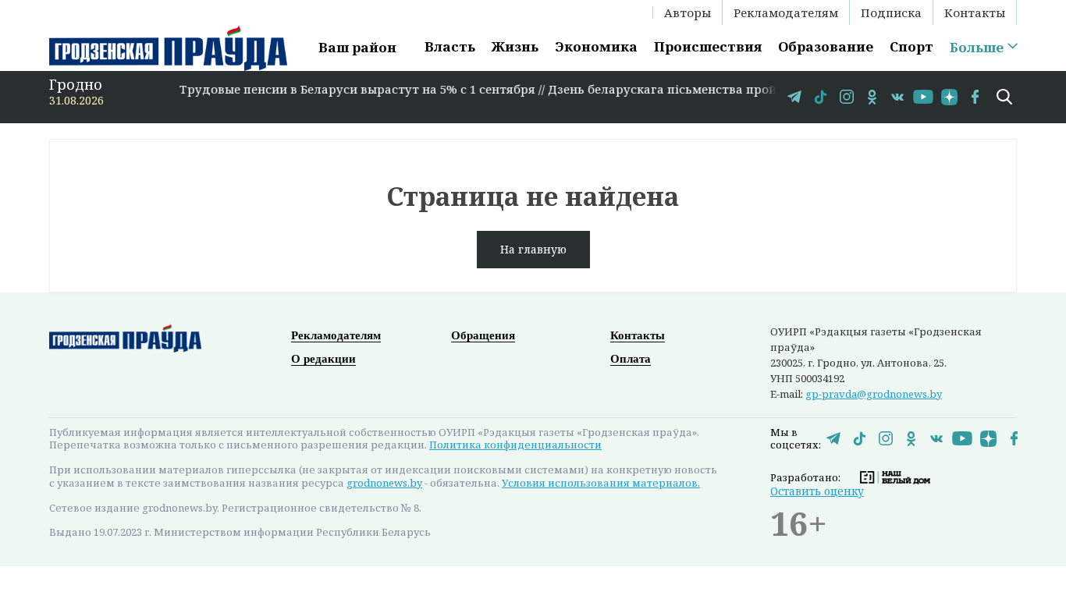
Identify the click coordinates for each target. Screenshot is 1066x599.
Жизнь (515, 46)
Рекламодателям (786, 12)
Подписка (891, 12)
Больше (977, 47)
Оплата (630, 359)
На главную (533, 249)
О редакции (323, 359)
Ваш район (357, 47)
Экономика (596, 46)
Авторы (687, 12)
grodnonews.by (384, 483)
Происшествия (708, 46)
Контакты (974, 12)
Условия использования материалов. (601, 483)
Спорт (911, 46)
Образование (825, 46)
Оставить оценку (817, 491)
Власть (450, 46)
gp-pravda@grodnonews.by (873, 394)
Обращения (483, 335)
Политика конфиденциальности (515, 445)
